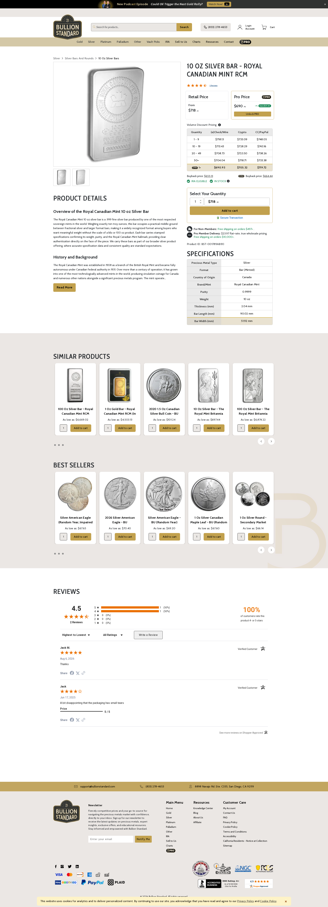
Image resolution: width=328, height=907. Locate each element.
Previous (261, 441)
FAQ (225, 817)
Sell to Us (181, 41)
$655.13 (208, 176)
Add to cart (230, 211)
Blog (195, 812)
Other (137, 41)
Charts (196, 41)
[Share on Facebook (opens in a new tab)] (72, 673)
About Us (198, 817)
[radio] (164, 607)
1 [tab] (55, 445)
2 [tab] (59, 445)
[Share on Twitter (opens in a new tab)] (78, 673)
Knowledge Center (203, 808)
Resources (212, 41)
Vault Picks (153, 41)
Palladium (123, 41)
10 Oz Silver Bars (108, 58)
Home (169, 808)
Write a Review (148, 635)
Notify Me (143, 839)
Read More (64, 287)
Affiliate (197, 822)
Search (184, 27)
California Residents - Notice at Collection (245, 840)
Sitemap (227, 845)
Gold (80, 41)
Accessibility (229, 836)
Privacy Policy (230, 822)
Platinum (105, 41)
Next (271, 441)
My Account (229, 808)
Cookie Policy (230, 826)
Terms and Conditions (235, 831)
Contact (229, 41)
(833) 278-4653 (217, 27)
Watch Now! (216, 4)
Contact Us (229, 812)
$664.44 (268, 176)
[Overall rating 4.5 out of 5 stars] (197, 85)
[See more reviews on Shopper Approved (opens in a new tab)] (83, 673)
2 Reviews (213, 85)
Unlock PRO (252, 113)
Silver (91, 41)
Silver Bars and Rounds (79, 58)
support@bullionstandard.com (97, 786)
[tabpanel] (75, 399)
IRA (167, 41)
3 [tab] (63, 445)
